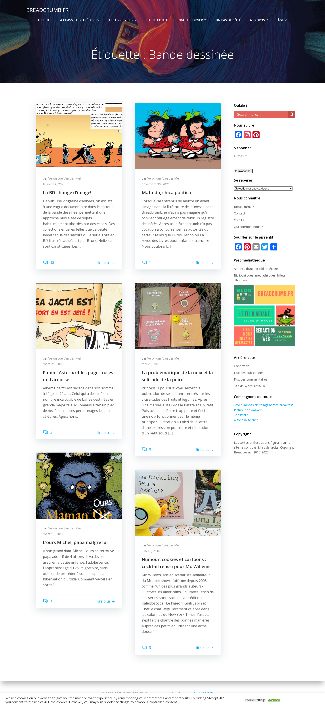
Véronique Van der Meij (65, 178)
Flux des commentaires (250, 379)
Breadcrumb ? (244, 207)
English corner (190, 20)
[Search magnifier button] (291, 114)
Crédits (239, 220)
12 (51, 262)
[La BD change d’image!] (79, 135)
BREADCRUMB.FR (47, 9)
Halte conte (157, 20)
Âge (281, 20)
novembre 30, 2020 (156, 184)
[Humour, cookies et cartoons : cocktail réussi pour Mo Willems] (178, 502)
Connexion (241, 366)
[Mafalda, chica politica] (178, 135)
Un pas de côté (228, 20)
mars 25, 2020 (53, 364)
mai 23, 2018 (151, 364)
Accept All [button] (274, 700)
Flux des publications (249, 373)
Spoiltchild (241, 415)
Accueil (43, 20)
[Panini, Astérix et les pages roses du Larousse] (79, 315)
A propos (257, 20)
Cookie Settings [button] (255, 700)
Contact (239, 213)
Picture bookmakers (248, 410)
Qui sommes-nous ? (248, 227)
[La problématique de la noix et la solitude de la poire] (178, 315)
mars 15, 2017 (53, 534)
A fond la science (246, 420)
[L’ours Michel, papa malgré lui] (79, 485)
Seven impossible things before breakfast (263, 405)
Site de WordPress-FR (249, 386)
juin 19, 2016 (151, 551)
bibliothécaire (268, 269)
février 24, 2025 (54, 184)
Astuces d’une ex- (246, 269)
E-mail (240, 156)
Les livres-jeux (121, 20)
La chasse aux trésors (77, 20)
